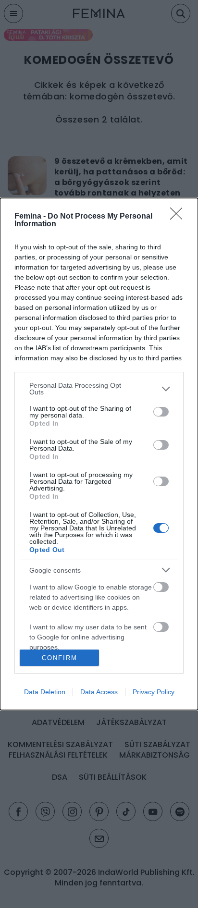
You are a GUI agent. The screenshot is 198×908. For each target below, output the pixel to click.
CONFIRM (59, 658)
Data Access (99, 692)
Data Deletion (44, 692)
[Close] (179, 217)
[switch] (161, 412)
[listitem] (99, 388)
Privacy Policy (153, 692)
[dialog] (99, 454)
